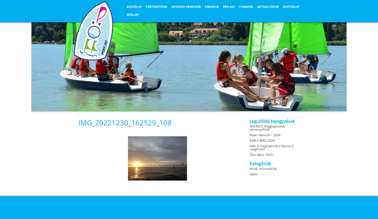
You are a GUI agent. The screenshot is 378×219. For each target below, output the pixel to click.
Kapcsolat (291, 7)
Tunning (246, 7)
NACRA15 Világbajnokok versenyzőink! (267, 128)
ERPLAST (229, 7)
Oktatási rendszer (186, 7)
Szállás (133, 15)
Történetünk (156, 7)
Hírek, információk (263, 169)
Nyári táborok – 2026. (265, 135)
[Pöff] (93, 31)
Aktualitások (268, 7)
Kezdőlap (134, 7)
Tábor (254, 174)
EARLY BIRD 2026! (262, 140)
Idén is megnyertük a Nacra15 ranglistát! (272, 147)
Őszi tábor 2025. (261, 155)
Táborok (212, 7)
